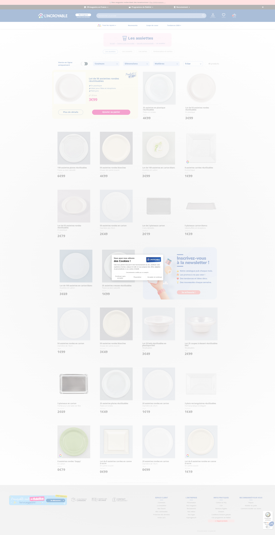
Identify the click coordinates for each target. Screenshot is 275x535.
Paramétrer (137, 277)
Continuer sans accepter (120, 277)
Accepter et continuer (154, 277)
